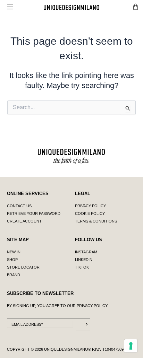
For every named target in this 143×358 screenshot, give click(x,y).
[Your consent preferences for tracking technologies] (130, 345)
